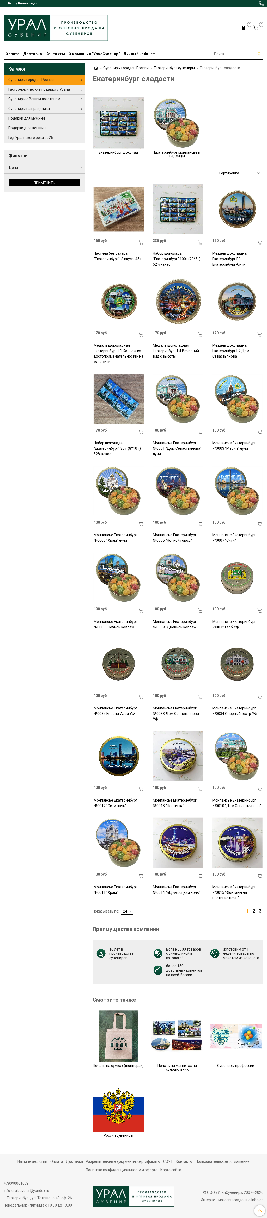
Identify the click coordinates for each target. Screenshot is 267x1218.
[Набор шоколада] (178, 209)
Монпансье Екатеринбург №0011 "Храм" (115, 890)
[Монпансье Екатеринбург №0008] (119, 577)
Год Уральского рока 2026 (30, 137)
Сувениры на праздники (29, 109)
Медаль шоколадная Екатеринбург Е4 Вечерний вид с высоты (176, 350)
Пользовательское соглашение (223, 1161)
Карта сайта (170, 1170)
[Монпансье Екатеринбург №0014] (178, 843)
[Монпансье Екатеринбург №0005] (119, 491)
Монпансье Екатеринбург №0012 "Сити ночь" (115, 803)
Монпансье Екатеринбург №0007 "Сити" (234, 537)
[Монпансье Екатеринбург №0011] (119, 843)
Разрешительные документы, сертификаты (123, 1161)
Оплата (12, 54)
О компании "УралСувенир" (94, 54)
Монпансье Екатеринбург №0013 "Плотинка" (175, 803)
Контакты (55, 54)
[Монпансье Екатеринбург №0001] (178, 399)
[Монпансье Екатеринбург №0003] (237, 399)
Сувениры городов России (126, 68)
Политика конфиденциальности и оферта (121, 1170)
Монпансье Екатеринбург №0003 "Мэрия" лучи (234, 446)
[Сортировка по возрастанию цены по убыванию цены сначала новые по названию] (239, 173)
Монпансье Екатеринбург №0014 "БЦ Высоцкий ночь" (176, 890)
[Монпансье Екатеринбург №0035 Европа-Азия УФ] (119, 664)
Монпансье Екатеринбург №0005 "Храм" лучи (115, 537)
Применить (44, 183)
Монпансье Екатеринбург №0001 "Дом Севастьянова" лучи (177, 448)
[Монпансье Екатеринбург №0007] (237, 491)
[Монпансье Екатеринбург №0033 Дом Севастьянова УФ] (178, 664)
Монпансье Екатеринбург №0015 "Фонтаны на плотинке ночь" (234, 892)
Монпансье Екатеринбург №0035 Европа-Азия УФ (115, 711)
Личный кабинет (139, 54)
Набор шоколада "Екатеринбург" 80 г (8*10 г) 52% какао (117, 448)
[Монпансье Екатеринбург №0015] (237, 843)
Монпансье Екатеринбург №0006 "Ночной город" (175, 537)
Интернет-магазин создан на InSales (232, 1200)
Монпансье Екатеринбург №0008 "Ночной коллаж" (115, 624)
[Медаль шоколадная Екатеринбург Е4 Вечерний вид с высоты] (178, 301)
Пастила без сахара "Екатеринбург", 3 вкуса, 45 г (118, 256)
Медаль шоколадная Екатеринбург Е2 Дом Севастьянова (230, 350)
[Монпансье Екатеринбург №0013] (178, 756)
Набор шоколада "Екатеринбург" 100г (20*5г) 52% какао (177, 258)
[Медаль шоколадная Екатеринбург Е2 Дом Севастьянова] (237, 301)
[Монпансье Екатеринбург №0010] (237, 756)
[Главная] (96, 68)
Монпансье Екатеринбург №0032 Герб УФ (234, 624)
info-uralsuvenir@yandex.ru (26, 1191)
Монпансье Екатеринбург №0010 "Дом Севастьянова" (236, 803)
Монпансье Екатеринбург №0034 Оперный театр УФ (234, 711)
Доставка (32, 54)
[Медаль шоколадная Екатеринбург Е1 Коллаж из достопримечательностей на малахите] (119, 301)
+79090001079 (16, 1183)
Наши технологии (32, 1161)
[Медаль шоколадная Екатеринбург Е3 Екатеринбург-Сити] (237, 209)
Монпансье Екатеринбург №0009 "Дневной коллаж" (175, 624)
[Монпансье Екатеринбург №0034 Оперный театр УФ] (237, 664)
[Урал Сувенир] (56, 27)
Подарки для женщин (27, 128)
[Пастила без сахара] (119, 209)
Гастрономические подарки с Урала (39, 89)
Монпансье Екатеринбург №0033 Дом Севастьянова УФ (176, 713)
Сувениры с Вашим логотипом (34, 99)
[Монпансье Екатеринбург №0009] (178, 577)
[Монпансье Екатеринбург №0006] (178, 491)
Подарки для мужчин (26, 118)
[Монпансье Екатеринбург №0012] (119, 756)
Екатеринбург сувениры (174, 68)
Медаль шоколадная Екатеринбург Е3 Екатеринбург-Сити (230, 258)
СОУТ (168, 1161)
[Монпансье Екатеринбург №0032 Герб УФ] (237, 577)
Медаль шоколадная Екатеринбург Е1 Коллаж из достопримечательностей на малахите (118, 353)
